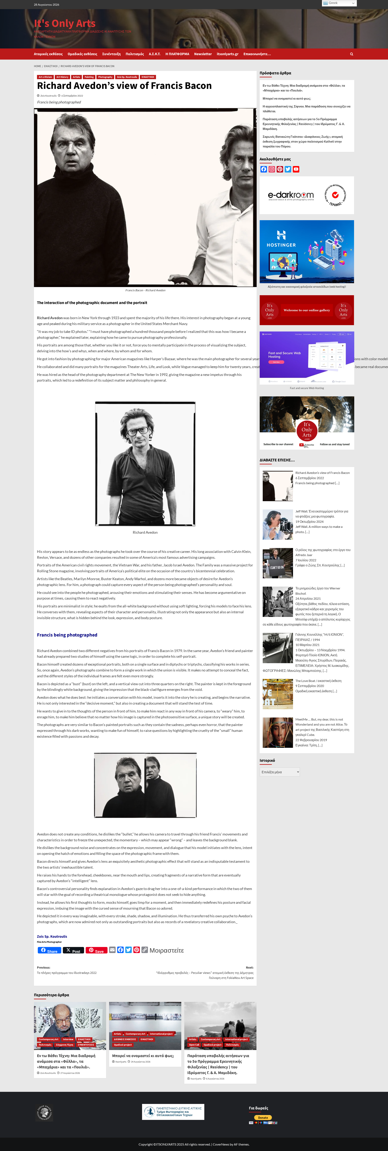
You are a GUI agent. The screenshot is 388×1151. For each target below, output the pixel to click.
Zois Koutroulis (48, 95)
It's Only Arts (65, 23)
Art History (62, 77)
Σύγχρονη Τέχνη (64, 1045)
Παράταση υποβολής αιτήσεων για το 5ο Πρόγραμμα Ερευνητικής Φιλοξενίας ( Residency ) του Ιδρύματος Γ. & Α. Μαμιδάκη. (218, 1064)
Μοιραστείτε (167, 950)
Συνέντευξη (111, 54)
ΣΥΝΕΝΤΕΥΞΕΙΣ (86, 1045)
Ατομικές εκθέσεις (48, 54)
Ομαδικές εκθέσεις (82, 54)
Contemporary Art (48, 1039)
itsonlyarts (120, 1062)
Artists (76, 77)
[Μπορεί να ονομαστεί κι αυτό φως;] (145, 1026)
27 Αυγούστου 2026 (70, 1073)
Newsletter (203, 54)
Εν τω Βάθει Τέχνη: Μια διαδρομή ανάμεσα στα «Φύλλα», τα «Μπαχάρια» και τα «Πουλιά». (66, 1061)
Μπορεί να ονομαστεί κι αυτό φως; (143, 1056)
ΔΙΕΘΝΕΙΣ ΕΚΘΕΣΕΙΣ (125, 1039)
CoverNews (221, 1144)
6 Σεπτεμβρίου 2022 (72, 95)
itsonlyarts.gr (227, 54)
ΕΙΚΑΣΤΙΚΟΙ (148, 77)
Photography (105, 77)
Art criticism (45, 77)
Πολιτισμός (135, 54)
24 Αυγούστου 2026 (140, 1062)
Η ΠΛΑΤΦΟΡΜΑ (177, 54)
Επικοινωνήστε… (257, 54)
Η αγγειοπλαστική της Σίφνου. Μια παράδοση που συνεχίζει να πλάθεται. (306, 108)
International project (161, 1034)
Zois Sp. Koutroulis (127, 77)
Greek (332, 3)
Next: (205, 972)
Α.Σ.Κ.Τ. (154, 54)
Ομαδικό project (123, 1045)
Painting (89, 77)
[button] (351, 54)
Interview (68, 1039)
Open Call (194, 1045)
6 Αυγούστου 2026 (215, 1079)
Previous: (67, 970)
